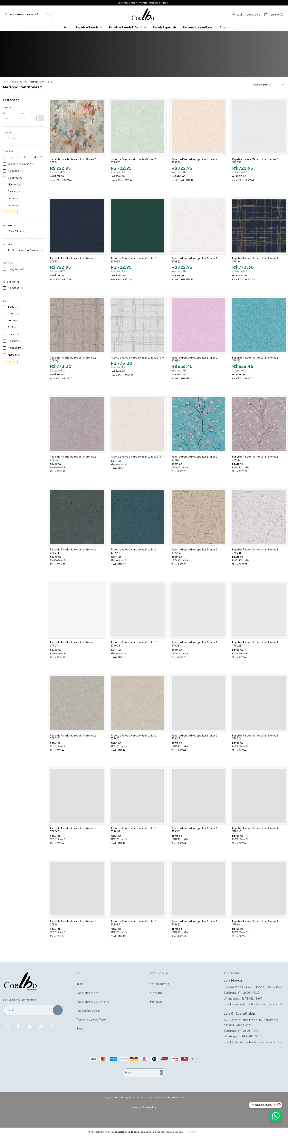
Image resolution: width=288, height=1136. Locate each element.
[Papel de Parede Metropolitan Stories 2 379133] (259, 325)
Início (66, 27)
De (4, 113)
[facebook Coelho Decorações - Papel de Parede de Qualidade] (18, 1026)
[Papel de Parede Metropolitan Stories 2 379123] (198, 424)
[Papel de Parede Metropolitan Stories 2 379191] (137, 325)
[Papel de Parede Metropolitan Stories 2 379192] (77, 325)
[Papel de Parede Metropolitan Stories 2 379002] (137, 796)
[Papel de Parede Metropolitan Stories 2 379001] (198, 796)
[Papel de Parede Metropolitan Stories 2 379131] (137, 424)
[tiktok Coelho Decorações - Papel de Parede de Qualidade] (41, 1026)
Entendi (193, 1132)
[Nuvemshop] (144, 1107)
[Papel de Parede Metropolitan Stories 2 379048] (77, 517)
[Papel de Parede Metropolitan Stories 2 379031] (198, 610)
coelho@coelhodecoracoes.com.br (257, 1004)
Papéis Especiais (165, 27)
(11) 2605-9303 (249, 992)
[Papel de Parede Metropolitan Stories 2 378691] (77, 888)
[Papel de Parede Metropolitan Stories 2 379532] (198, 225)
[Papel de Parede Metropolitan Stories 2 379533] (137, 225)
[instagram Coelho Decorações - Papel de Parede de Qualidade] (7, 1026)
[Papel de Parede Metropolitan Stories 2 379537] (137, 126)
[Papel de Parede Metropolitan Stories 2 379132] (77, 424)
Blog (223, 27)
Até (22, 113)
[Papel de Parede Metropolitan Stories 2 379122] (259, 424)
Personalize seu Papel (198, 27)
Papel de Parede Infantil (126, 27)
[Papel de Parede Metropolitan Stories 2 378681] (259, 888)
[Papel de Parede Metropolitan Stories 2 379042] (198, 517)
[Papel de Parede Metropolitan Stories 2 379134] (198, 325)
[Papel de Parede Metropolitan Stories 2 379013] (198, 703)
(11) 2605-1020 (249, 1030)
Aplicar (41, 118)
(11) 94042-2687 (251, 998)
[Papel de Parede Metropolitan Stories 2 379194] (259, 225)
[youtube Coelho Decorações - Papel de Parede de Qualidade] (30, 1026)
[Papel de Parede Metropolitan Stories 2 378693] (259, 796)
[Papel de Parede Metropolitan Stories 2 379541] (77, 126)
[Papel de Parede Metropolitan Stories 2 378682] (198, 888)
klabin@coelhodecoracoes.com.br (256, 1042)
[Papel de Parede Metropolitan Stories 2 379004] (259, 703)
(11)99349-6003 (251, 1036)
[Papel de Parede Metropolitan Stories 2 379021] (137, 703)
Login (240, 14)
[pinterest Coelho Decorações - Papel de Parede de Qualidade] (52, 1026)
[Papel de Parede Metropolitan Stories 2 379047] (137, 517)
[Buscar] (48, 14)
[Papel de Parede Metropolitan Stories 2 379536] (198, 126)
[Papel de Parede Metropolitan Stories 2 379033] (137, 610)
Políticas (156, 1001)
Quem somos (159, 983)
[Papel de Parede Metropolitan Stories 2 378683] (137, 888)
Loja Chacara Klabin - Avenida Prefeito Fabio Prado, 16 (144, 3)
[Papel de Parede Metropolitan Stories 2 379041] (259, 517)
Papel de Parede (87, 27)
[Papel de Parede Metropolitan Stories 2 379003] (77, 796)
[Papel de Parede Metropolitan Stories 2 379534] (77, 225)
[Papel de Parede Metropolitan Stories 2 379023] (77, 703)
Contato (156, 992)
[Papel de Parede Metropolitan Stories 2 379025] (259, 610)
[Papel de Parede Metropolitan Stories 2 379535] (259, 126)
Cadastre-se (252, 14)
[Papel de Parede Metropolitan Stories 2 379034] (77, 610)
